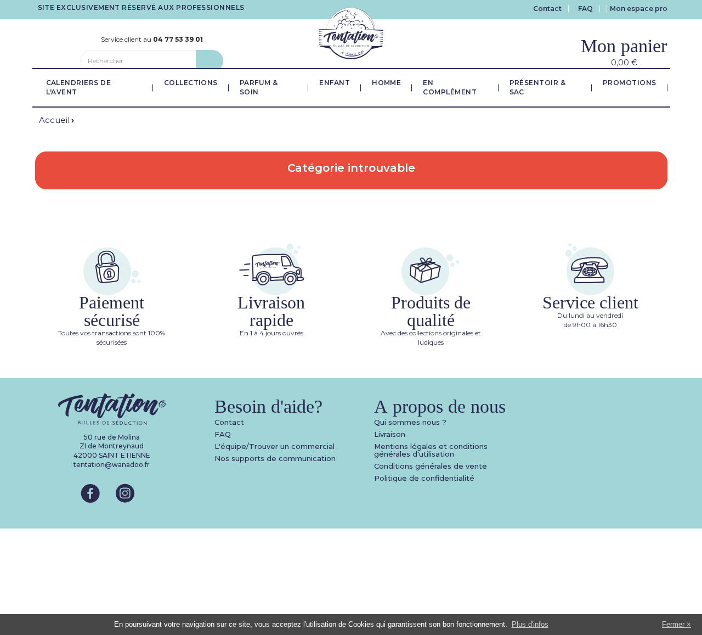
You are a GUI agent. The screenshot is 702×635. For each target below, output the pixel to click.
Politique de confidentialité (424, 478)
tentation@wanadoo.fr (111, 464)
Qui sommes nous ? (410, 422)
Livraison (389, 434)
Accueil (54, 120)
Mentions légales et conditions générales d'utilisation (431, 450)
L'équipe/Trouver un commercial (274, 446)
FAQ (585, 8)
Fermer (673, 624)
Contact (547, 8)
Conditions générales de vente (430, 466)
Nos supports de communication (275, 458)
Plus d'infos (530, 624)
